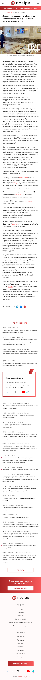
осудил (15, 183)
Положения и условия (20, 626)
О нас (21, 609)
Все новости (9, 8)
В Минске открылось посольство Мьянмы (15, 517)
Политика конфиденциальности (20, 622)
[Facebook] (20, 306)
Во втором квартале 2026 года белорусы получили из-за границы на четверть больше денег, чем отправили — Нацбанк (20, 536)
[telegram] (7, 392)
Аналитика (20, 650)
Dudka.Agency (24, 676)
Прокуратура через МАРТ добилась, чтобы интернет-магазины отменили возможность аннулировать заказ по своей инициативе (20, 479)
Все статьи (20, 657)
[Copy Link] (24, 306)
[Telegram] (17, 306)
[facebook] (11, 392)
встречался (23, 178)
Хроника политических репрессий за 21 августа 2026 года (20, 469)
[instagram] (19, 392)
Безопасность (21, 653)
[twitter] (15, 392)
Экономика (28, 8)
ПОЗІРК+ (20, 612)
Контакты (20, 616)
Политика (19, 8)
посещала (28, 201)
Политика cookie (20, 619)
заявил (14, 224)
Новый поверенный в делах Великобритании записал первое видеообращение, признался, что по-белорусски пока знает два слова (20, 448)
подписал (18, 194)
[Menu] (38, 3)
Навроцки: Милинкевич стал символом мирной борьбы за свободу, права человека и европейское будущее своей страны (20, 354)
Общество (20, 647)
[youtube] (23, 392)
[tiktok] (27, 392)
